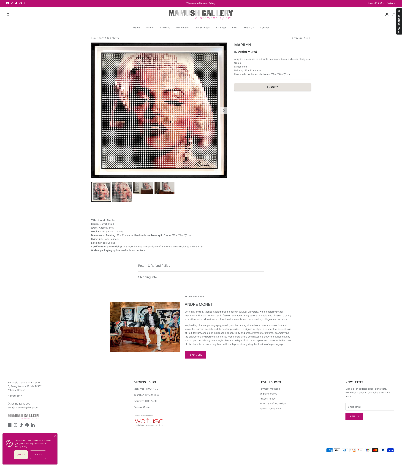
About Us (248, 27)
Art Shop (221, 27)
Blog (234, 27)
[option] (159, 110)
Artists (150, 27)
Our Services (202, 27)
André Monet (247, 52)
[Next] (223, 110)
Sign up (354, 416)
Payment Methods (270, 388)
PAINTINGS (104, 38)
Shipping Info (147, 277)
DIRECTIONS (15, 396)
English (389, 3)
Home (136, 27)
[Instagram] (12, 3)
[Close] (55, 435)
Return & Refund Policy (154, 265)
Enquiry (272, 87)
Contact (264, 27)
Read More (195, 355)
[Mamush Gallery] (201, 15)
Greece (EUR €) (375, 3)
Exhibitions (182, 27)
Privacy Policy (267, 398)
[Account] (386, 15)
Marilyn (115, 38)
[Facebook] (7, 3)
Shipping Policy (268, 393)
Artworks (165, 27)
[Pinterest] (20, 3)
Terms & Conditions (271, 408)
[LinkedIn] (25, 3)
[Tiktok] (16, 3)
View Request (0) (399, 21)
